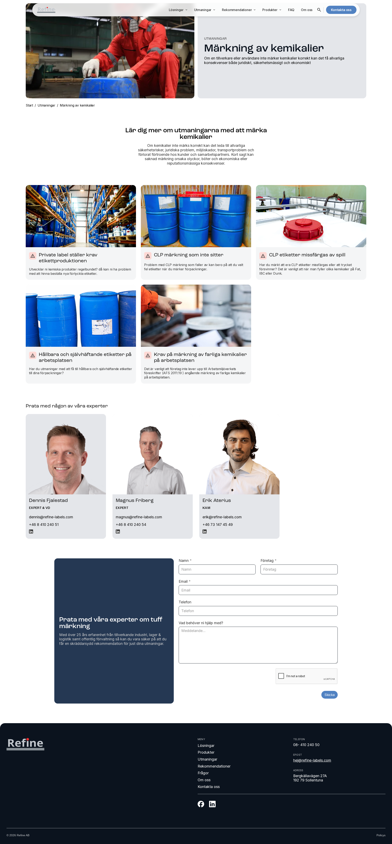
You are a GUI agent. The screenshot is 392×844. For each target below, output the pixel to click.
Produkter (206, 752)
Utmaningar (46, 105)
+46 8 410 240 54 (131, 524)
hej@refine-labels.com (312, 760)
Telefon (185, 602)
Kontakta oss (209, 787)
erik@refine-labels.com (222, 517)
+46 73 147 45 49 (218, 524)
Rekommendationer (214, 766)
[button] (178, 10)
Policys (380, 835)
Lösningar (206, 745)
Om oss (306, 10)
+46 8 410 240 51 (44, 524)
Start (29, 105)
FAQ (291, 10)
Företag (269, 560)
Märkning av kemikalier (77, 105)
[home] (46, 10)
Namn (185, 560)
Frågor (203, 773)
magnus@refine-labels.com (139, 517)
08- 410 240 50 (306, 745)
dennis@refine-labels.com (51, 517)
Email (185, 581)
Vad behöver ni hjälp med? (201, 623)
